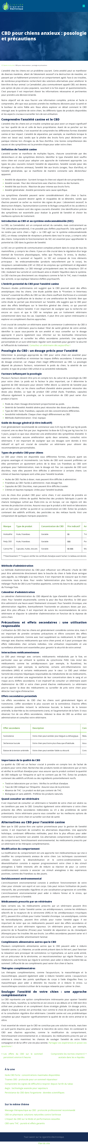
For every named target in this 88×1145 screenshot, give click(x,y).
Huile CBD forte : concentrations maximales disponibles (32, 1075)
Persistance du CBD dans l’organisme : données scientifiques (34, 1092)
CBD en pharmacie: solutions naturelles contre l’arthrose (33, 1114)
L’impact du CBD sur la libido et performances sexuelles (32, 1119)
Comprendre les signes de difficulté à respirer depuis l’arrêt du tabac (39, 1083)
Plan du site (44, 1143)
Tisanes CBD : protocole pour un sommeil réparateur (31, 1079)
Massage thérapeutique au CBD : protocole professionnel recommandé (40, 1110)
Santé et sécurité (9, 65)
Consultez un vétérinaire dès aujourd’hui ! (49, 345)
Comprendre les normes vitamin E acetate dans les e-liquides (68, 1055)
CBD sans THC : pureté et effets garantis (25, 1123)
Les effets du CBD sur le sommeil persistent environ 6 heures (23, 1055)
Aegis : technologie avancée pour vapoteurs (26, 1088)
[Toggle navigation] (83, 6)
